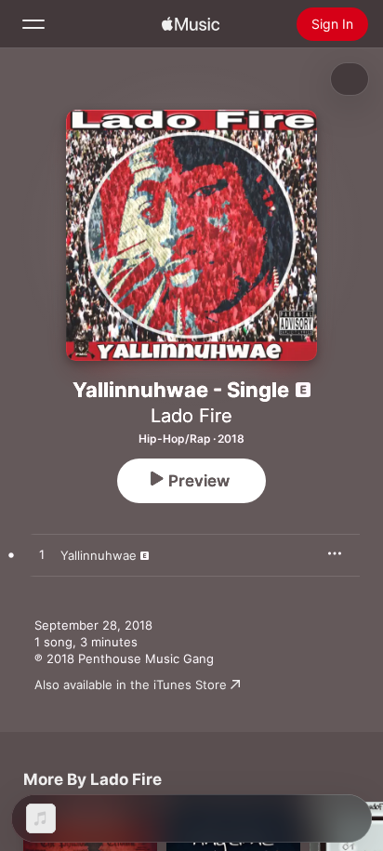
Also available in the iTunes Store (130, 684)
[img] (190, 24)
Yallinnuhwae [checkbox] (98, 555)
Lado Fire (191, 416)
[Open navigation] (33, 24)
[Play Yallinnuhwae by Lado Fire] (41, 555)
